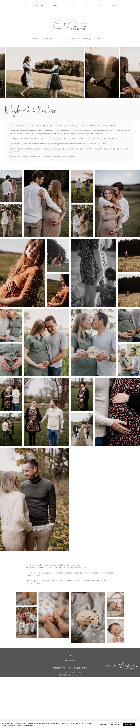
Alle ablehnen (115, 724)
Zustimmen (129, 724)
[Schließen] (137, 724)
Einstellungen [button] (102, 724)
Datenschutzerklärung (25, 725)
